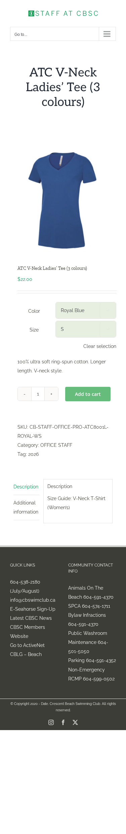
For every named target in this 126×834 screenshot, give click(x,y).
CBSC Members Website (27, 631)
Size (34, 330)
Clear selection (99, 346)
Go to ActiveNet (27, 645)
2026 (33, 454)
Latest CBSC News (31, 618)
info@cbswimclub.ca (32, 600)
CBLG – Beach (26, 654)
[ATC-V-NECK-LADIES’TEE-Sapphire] (63, 199)
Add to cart (88, 394)
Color (34, 311)
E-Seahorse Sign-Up (32, 609)
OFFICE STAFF (56, 445)
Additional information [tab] (25, 507)
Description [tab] (25, 486)
